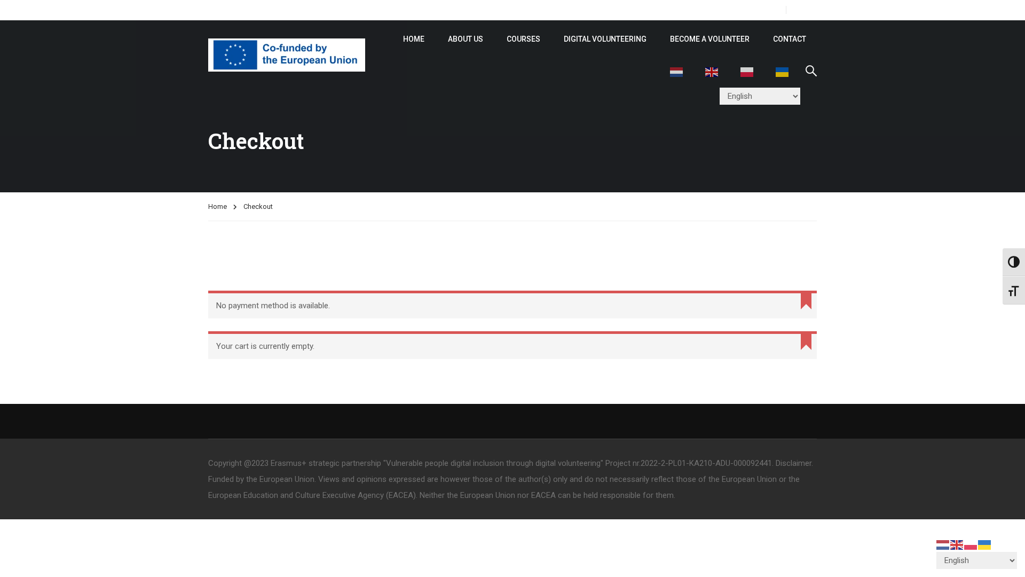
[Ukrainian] (782, 71)
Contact (789, 39)
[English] (712, 71)
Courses (523, 39)
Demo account (449, 10)
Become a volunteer (710, 39)
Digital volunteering (605, 39)
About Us (465, 39)
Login (806, 10)
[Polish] (747, 71)
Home (217, 206)
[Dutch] (677, 71)
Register (762, 10)
